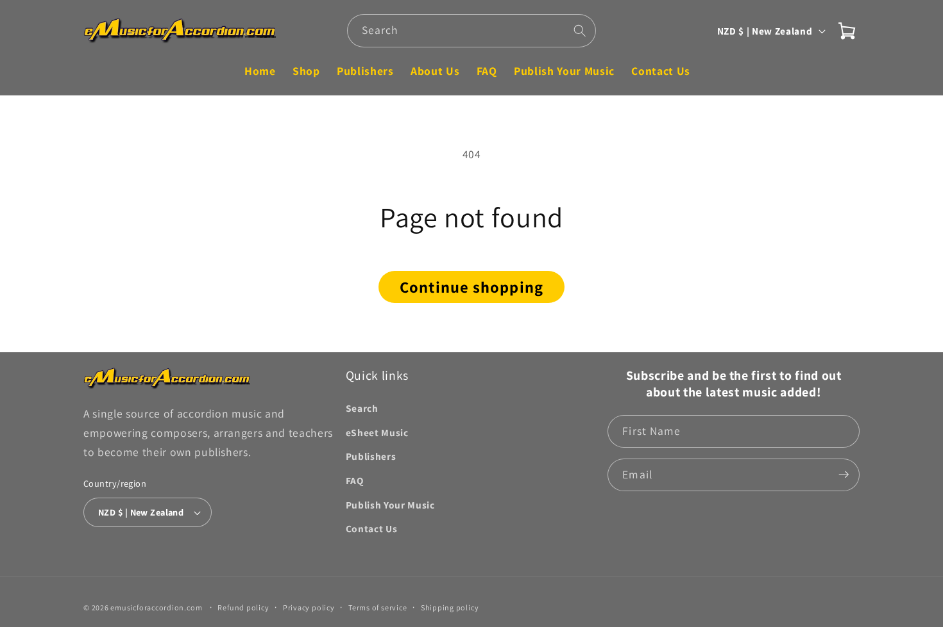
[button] (846, 30)
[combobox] (472, 31)
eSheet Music (377, 431)
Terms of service (377, 607)
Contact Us (372, 528)
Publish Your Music (390, 504)
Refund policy (243, 607)
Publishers (371, 456)
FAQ (355, 479)
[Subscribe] (843, 474)
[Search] (580, 30)
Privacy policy (309, 607)
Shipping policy (450, 607)
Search (362, 408)
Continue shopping (471, 287)
